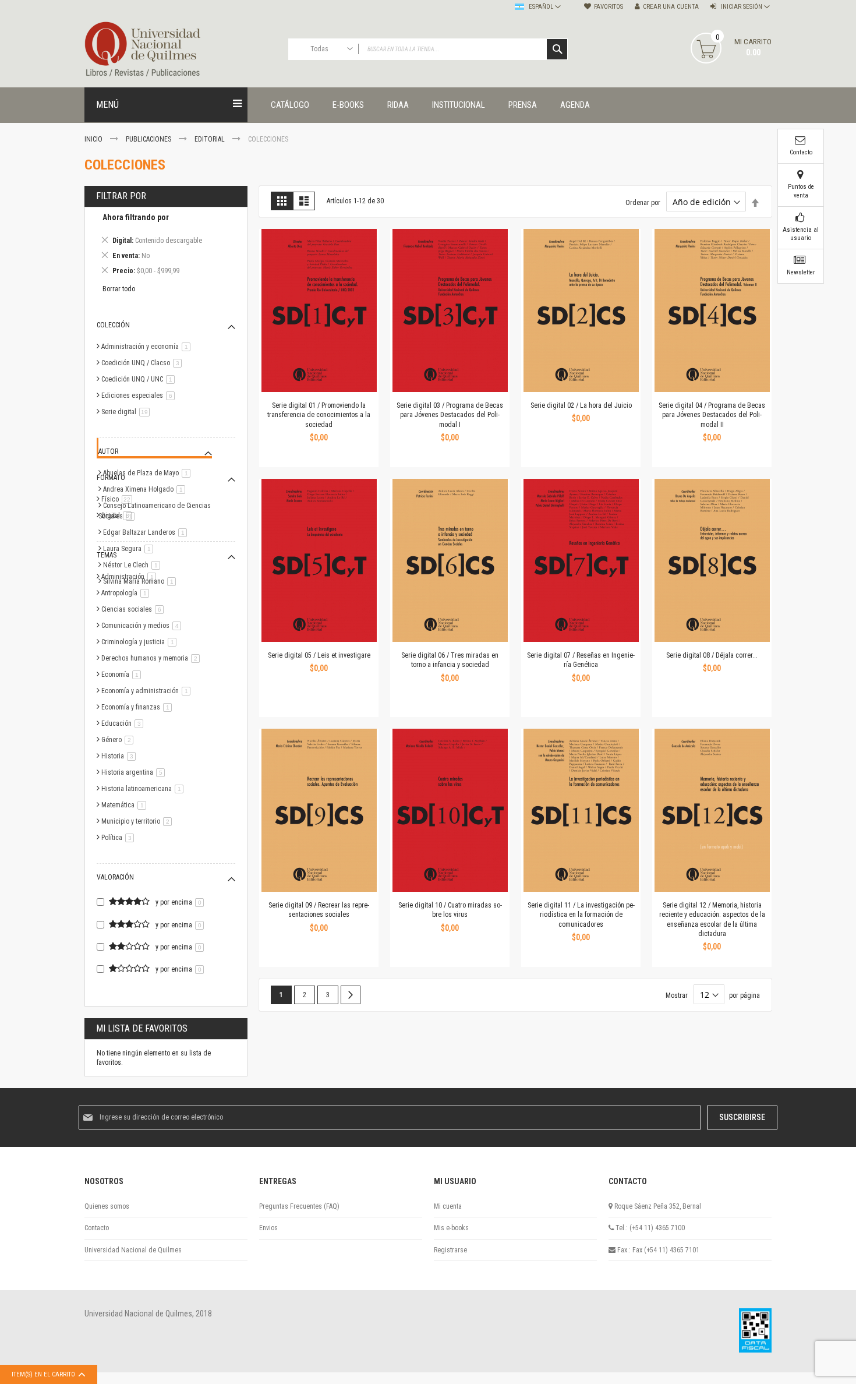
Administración (130, 577)
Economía (123, 674)
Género (119, 740)
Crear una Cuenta (671, 6)
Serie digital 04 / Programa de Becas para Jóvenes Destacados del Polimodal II (712, 414)
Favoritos (608, 6)
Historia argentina (135, 772)
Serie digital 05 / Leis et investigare (319, 655)
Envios (268, 1228)
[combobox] (428, 49)
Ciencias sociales (134, 609)
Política (119, 838)
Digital (118, 515)
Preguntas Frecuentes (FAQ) (299, 1206)
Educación (124, 723)
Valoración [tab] (115, 877)
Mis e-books (451, 1228)
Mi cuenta (448, 1206)
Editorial (210, 139)
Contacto (96, 1228)
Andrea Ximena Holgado (146, 489)
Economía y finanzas (138, 707)
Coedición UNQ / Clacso (143, 363)
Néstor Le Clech (133, 565)
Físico (118, 499)
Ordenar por (642, 203)
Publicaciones (149, 139)
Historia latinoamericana (144, 789)
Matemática (125, 805)
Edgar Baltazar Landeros (147, 532)
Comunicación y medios (143, 626)
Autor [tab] (108, 451)
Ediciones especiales (140, 395)
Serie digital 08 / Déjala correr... (712, 655)
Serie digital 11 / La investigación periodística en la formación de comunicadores (581, 914)
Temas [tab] (106, 555)
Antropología (127, 593)
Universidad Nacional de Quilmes (133, 1250)
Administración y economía (147, 347)
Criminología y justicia (141, 642)
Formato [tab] (111, 478)
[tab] (166, 246)
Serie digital (127, 412)
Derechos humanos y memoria (152, 658)
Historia (120, 756)
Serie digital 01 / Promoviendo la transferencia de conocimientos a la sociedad (318, 414)
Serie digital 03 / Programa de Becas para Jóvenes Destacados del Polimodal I (450, 414)
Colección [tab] (113, 325)
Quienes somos (106, 1206)
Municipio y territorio (138, 821)
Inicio (94, 139)
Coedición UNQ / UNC (140, 379)
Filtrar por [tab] (121, 196)
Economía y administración (147, 691)
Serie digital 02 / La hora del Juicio (581, 405)
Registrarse (450, 1250)
